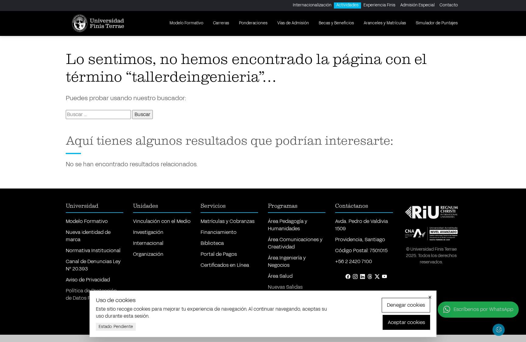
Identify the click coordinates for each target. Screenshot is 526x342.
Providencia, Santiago (360, 239)
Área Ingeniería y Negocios (287, 261)
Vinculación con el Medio (162, 221)
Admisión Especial (417, 5)
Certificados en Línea (225, 265)
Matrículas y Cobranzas (227, 221)
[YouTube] (384, 276)
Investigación (148, 232)
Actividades (347, 5)
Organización (148, 254)
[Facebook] (347, 276)
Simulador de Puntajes (437, 23)
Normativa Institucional (93, 250)
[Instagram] (355, 276)
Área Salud (280, 276)
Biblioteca (212, 243)
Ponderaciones (253, 23)
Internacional (148, 243)
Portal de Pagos (219, 254)
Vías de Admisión (293, 23)
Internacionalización (312, 5)
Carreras (221, 23)
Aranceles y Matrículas (385, 23)
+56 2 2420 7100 (353, 261)
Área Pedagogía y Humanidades (287, 225)
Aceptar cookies (406, 322)
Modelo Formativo (186, 23)
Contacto (449, 5)
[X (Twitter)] (377, 276)
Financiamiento (219, 232)
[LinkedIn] (362, 276)
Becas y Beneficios (336, 23)
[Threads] (369, 276)
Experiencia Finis (379, 5)
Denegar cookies (406, 305)
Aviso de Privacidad (88, 279)
